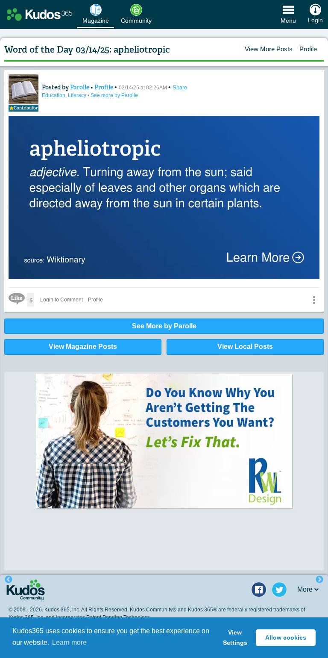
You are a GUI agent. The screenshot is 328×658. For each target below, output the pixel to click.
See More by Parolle (164, 326)
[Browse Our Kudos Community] (39, 14)
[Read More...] (164, 441)
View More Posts (269, 49)
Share (180, 87)
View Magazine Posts (83, 346)
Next (319, 579)
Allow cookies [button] (285, 637)
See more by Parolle (114, 95)
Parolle (80, 87)
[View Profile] (23, 89)
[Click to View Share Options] (314, 300)
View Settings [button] (235, 637)
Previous (8, 579)
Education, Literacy (65, 95)
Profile (308, 49)
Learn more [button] (69, 642)
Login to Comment (61, 300)
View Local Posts (245, 346)
